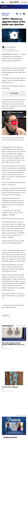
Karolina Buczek (11, 47)
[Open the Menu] (2, 2)
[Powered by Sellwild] (24, 415)
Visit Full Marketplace (21, 325)
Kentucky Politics (6, 14)
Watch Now (23, 2)
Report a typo (6, 315)
